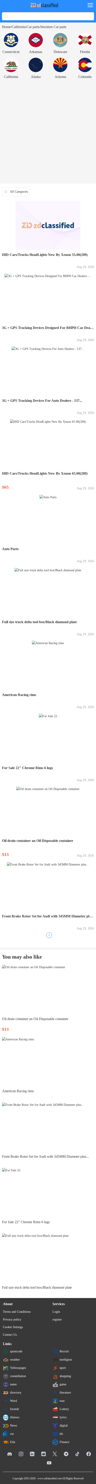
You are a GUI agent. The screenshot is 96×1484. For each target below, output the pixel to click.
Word (13, 1400)
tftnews (14, 1417)
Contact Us (10, 1334)
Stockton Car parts (53, 27)
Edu (12, 1442)
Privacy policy (12, 1319)
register (57, 1319)
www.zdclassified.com (50, 1478)
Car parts (33, 27)
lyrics (63, 1417)
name (13, 1384)
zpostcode (16, 1351)
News (13, 1425)
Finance (64, 1442)
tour (62, 1400)
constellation (18, 1376)
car (12, 1433)
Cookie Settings (13, 1327)
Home (6, 27)
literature (65, 1392)
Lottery (64, 1409)
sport (63, 1368)
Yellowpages (18, 1368)
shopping (65, 1376)
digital (64, 1425)
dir (61, 1433)
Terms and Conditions (17, 1311)
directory (15, 1392)
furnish (14, 1409)
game (63, 1384)
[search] (6, 16)
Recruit (64, 1351)
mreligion (66, 1359)
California (19, 27)
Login (56, 1311)
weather (15, 1359)
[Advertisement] (48, 131)
